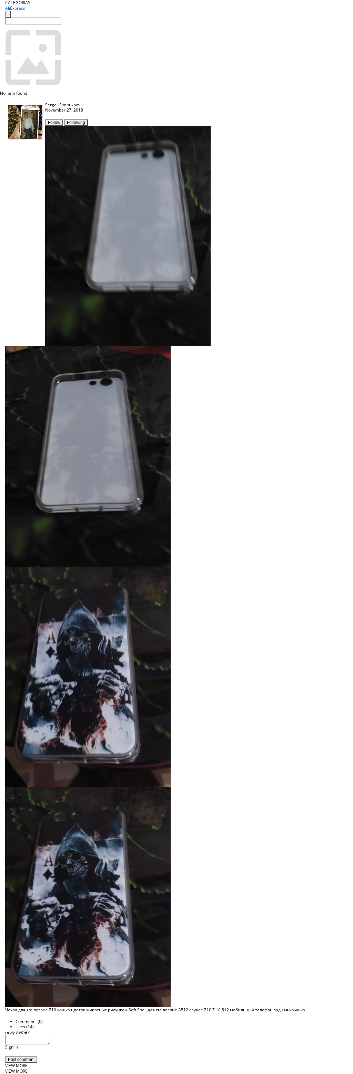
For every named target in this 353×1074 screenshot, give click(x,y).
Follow (54, 122)
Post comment (21, 1059)
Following (76, 122)
